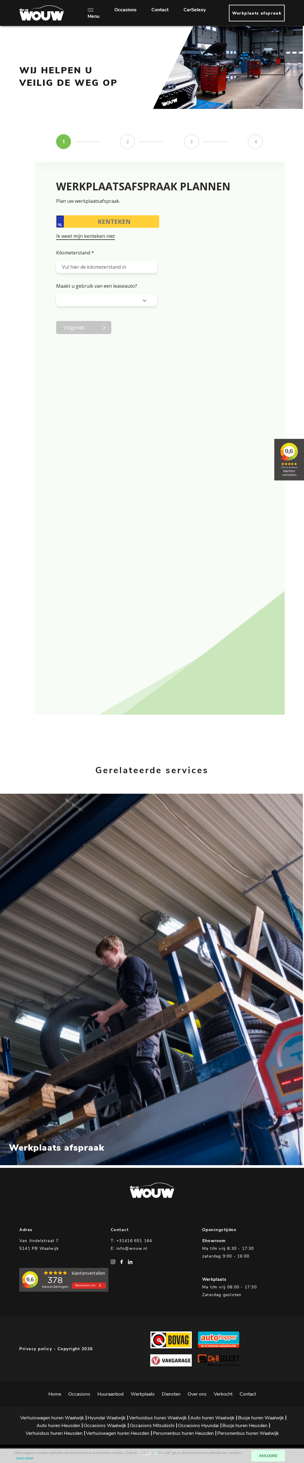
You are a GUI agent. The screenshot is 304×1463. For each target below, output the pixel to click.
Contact (160, 10)
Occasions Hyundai (198, 1425)
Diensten (171, 1394)
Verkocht (223, 1394)
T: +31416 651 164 (131, 1241)
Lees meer (60, 113)
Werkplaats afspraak (257, 13)
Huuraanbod (110, 1394)
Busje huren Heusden (244, 1425)
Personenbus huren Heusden (183, 1433)
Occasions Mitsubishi (152, 1425)
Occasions (125, 10)
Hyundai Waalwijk (107, 1418)
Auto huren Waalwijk (212, 1418)
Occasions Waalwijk (105, 1425)
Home (54, 1394)
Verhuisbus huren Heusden (54, 1433)
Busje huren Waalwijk (261, 1418)
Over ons (197, 1394)
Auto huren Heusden (58, 1425)
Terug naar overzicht (244, 67)
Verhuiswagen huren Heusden (117, 1433)
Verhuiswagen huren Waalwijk (52, 1418)
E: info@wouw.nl (129, 1248)
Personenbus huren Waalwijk (248, 1433)
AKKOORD (268, 1456)
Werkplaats (143, 1394)
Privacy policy (35, 1349)
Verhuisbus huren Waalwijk (158, 1418)
